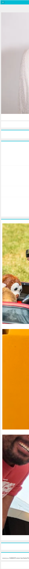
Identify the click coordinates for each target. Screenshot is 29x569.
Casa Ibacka (23, 558)
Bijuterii (7, 558)
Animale (4, 558)
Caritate (18, 558)
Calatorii (12, 558)
